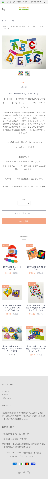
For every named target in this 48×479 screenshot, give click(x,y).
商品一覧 (5, 394)
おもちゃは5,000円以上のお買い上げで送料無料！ (24, 2)
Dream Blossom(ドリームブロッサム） (24, 94)
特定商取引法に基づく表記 (32, 453)
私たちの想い (6, 391)
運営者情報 (14, 456)
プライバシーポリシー (27, 456)
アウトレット (16, 20)
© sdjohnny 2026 (14, 453)
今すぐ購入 (24, 221)
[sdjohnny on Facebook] (24, 473)
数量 (24, 199)
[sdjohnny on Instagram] (28, 473)
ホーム (4, 20)
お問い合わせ (6, 398)
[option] (24, 52)
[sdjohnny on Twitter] (19, 473)
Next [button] (41, 52)
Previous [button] (6, 52)
